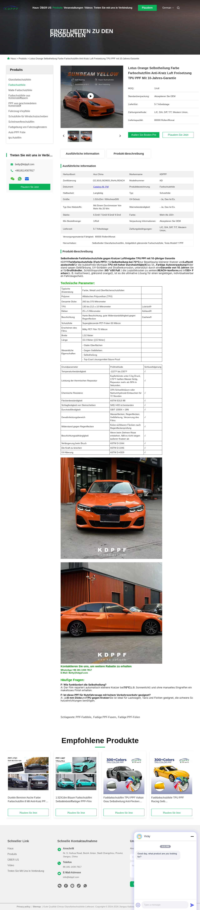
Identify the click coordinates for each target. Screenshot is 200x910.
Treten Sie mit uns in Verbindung (113, 7)
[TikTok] (79, 886)
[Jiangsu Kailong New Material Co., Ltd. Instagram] (72, 886)
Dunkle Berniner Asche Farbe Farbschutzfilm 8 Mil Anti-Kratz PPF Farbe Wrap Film (27, 799)
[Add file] (138, 905)
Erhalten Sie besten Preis (143, 135)
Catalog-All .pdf (101, 186)
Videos (88, 7)
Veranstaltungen (73, 7)
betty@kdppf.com (24, 164)
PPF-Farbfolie (83, 717)
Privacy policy (23, 906)
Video (11, 865)
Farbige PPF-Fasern (104, 717)
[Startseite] (10, 7)
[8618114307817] (85, 886)
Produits (57, 7)
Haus (35, 7)
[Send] (192, 905)
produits (12, 854)
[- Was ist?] (19, 178)
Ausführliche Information (82, 153)
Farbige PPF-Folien (129, 717)
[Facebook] (66, 886)
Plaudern (147, 7)
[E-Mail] (26, 178)
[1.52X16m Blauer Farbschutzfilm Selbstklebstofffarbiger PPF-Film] (76, 774)
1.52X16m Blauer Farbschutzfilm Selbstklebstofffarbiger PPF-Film (74, 799)
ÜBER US (45, 7)
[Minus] (192, 836)
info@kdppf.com (71, 877)
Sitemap (37, 906)
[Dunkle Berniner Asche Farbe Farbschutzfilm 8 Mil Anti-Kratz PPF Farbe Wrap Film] (28, 774)
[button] (12, 781)
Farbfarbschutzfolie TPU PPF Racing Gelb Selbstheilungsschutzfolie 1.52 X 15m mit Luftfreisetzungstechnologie (171, 799)
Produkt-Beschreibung (129, 153)
